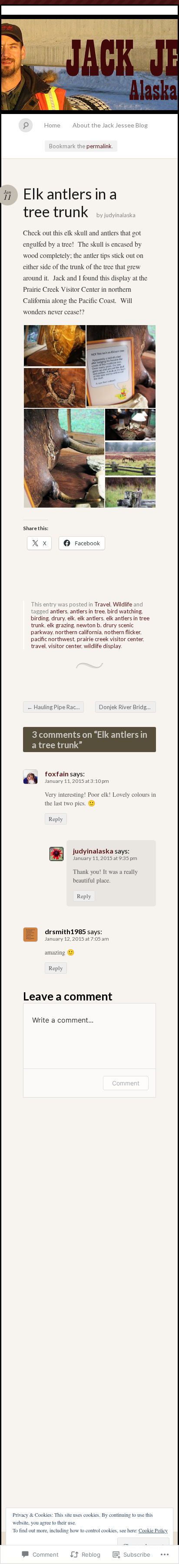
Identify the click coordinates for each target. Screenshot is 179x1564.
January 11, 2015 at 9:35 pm (105, 858)
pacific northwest (52, 638)
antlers (58, 611)
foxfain (57, 773)
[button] (54, 345)
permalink (99, 146)
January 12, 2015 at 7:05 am (77, 938)
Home (52, 125)
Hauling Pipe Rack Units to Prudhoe (55, 707)
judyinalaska (120, 215)
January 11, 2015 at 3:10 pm (77, 781)
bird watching (124, 611)
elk (71, 618)
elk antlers (90, 618)
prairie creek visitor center (110, 638)
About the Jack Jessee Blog (110, 125)
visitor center (64, 645)
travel (38, 645)
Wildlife (122, 604)
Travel (102, 604)
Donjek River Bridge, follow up (127, 707)
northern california (78, 632)
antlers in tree (87, 611)
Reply (56, 819)
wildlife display (102, 645)
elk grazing (60, 625)
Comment (125, 1083)
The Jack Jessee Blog (89, 60)
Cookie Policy (153, 1530)
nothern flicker (122, 632)
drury (58, 618)
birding (40, 618)
